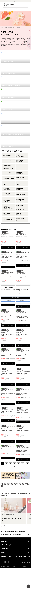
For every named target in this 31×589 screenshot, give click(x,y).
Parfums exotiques (8, 161)
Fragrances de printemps (20, 219)
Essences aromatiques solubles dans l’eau (8, 207)
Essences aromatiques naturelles (6, 200)
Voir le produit (8, 247)
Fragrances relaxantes (19, 161)
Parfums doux (7, 155)
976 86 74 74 (6, 556)
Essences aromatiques (15, 27)
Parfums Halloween (19, 214)
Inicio (2, 27)
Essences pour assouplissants (20, 200)
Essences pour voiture (20, 183)
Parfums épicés (20, 167)
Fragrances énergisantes (6, 189)
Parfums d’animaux (8, 178)
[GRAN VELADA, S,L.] (9, 4)
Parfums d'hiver (7, 219)
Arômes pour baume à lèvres (7, 194)
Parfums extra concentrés (20, 178)
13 (6, 466)
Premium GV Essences (6, 214)
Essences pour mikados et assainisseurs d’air (8, 167)
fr (28, 4)
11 (27, 464)
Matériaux (7, 27)
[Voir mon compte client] (22, 5)
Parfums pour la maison (7, 183)
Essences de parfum (19, 189)
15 (14, 466)
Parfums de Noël (21, 194)
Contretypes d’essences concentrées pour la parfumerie (21, 207)
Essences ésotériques (19, 173)
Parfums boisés (7, 173)
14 (10, 466)
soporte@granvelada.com (22, 556)
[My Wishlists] (19, 5)
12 (2, 466)
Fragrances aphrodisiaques (20, 155)
